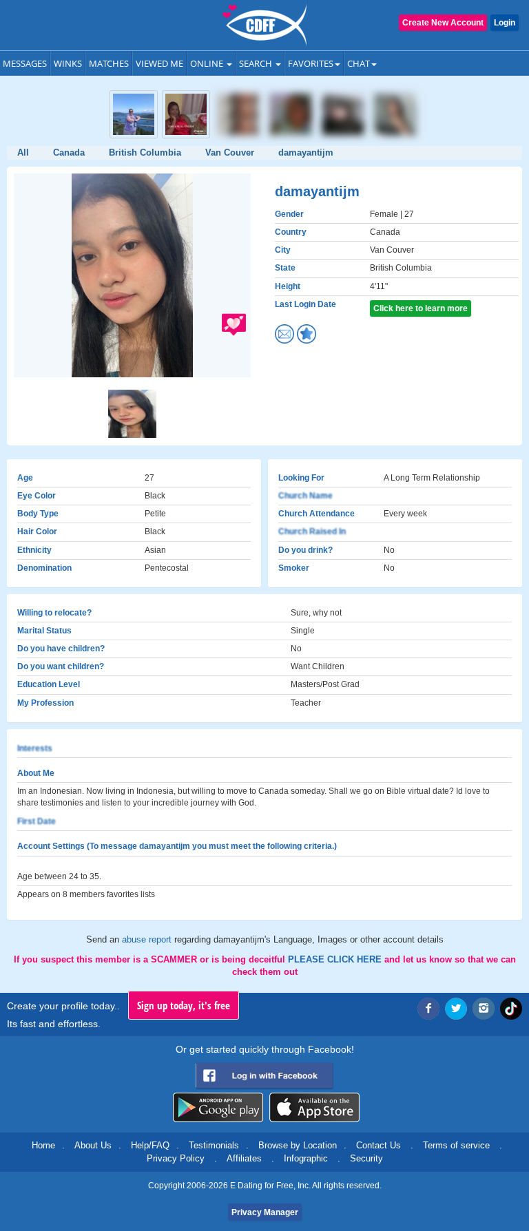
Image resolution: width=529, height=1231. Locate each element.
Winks (68, 63)
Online (207, 63)
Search (256, 63)
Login (504, 23)
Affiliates (244, 1158)
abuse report (148, 939)
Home (43, 1145)
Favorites (310, 63)
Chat (358, 63)
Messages (25, 63)
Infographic (306, 1158)
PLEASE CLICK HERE (336, 959)
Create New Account (443, 23)
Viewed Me (159, 63)
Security (366, 1158)
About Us (93, 1145)
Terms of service (456, 1145)
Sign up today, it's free (183, 1005)
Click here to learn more (420, 308)
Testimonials (214, 1145)
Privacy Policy (176, 1158)
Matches (109, 63)
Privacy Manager (264, 1212)
